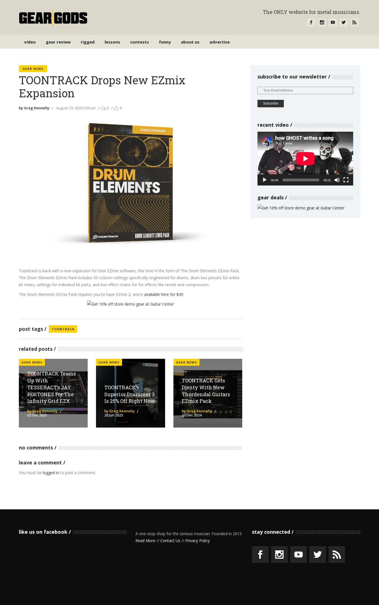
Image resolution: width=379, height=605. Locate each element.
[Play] (264, 180)
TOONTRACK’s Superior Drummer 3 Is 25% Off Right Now (129, 394)
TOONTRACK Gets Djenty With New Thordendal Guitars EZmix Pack (206, 391)
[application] (305, 158)
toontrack (63, 329)
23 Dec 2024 (191, 415)
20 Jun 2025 (113, 415)
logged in (51, 472)
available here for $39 (163, 294)
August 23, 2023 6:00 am (76, 107)
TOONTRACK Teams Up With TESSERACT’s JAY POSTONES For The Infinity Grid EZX (51, 387)
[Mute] (337, 180)
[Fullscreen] (346, 180)
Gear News (33, 69)
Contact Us (170, 540)
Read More (145, 540)
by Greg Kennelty (34, 107)
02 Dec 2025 (37, 415)
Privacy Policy (197, 540)
